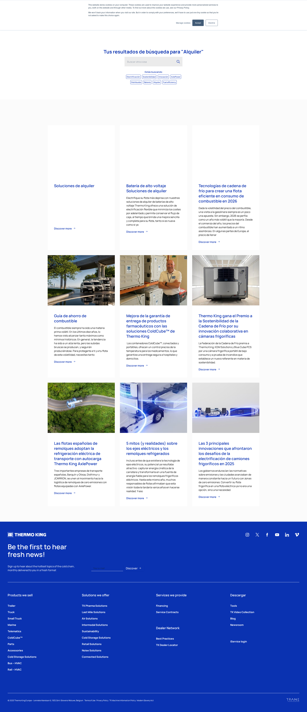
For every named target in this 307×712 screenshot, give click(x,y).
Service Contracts (167, 612)
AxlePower (175, 76)
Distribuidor (136, 82)
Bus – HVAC (15, 663)
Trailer (11, 605)
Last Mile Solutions (93, 612)
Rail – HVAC (15, 669)
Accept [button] (198, 22)
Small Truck (15, 618)
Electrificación (133, 76)
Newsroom (237, 625)
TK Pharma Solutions (94, 605)
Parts (11, 644)
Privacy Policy (102, 700)
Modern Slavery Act (145, 700)
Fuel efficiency (169, 82)
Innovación (163, 76)
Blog (233, 618)
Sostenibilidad (149, 76)
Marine (12, 625)
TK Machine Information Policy (122, 700)
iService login (238, 641)
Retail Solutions (92, 644)
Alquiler (157, 82)
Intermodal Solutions (95, 625)
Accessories (15, 650)
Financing (162, 605)
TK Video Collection (242, 612)
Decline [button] (211, 22)
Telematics (14, 631)
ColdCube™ (15, 637)
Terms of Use (89, 700)
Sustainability (90, 631)
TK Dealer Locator (167, 645)
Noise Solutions (91, 650)
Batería (147, 82)
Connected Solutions (95, 657)
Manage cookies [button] (183, 22)
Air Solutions (90, 618)
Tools (233, 605)
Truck (11, 612)
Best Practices (165, 638)
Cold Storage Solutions (22, 657)
